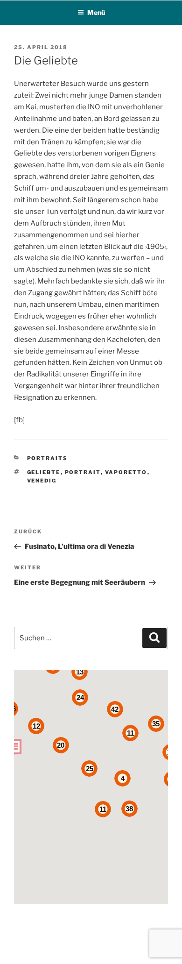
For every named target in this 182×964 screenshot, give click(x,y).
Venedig (42, 480)
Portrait (83, 472)
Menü (96, 12)
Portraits (47, 458)
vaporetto (126, 472)
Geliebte (44, 472)
